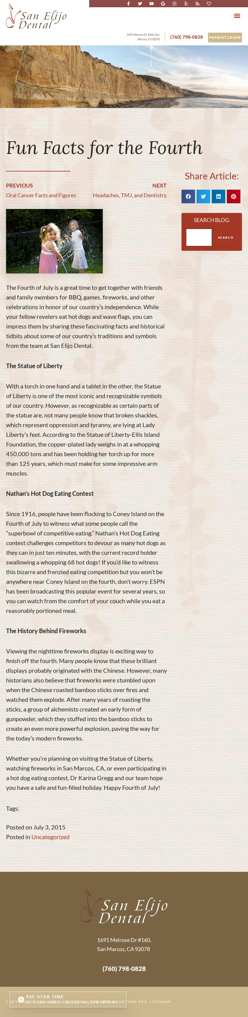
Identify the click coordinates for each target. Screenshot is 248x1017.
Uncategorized (50, 836)
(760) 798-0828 (186, 37)
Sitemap (162, 1002)
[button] (237, 16)
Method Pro (133, 1002)
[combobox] (199, 237)
